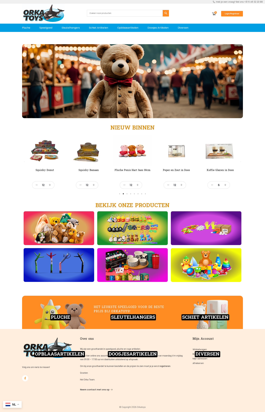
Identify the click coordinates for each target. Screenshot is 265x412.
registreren (165, 366)
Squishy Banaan (89, 170)
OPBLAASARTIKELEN (59, 354)
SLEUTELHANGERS (133, 317)
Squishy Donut (45, 170)
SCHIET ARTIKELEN (205, 317)
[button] (24, 161)
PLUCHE (60, 317)
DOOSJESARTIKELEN (133, 354)
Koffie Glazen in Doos (220, 170)
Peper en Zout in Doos (176, 170)
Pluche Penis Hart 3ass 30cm (133, 170)
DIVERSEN (207, 354)
